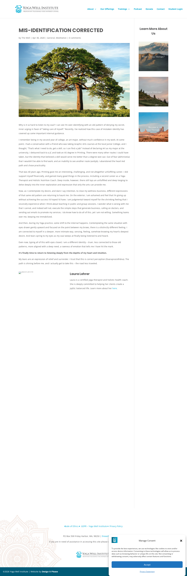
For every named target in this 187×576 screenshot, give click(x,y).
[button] (181, 540)
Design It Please (50, 571)
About (90, 9)
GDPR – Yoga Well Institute (94, 526)
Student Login (175, 9)
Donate (149, 9)
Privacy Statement (147, 571)
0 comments (75, 37)
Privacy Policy (116, 526)
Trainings (122, 9)
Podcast (138, 9)
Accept (147, 564)
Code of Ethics (71, 526)
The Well (26, 37)
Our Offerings (107, 9)
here (114, 288)
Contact (161, 9)
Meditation (61, 37)
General (51, 37)
